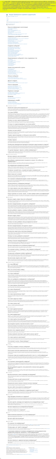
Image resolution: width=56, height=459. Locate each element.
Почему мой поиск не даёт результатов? (13, 86)
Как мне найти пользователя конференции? (13, 88)
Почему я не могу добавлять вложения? (13, 52)
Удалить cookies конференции (34, 450)
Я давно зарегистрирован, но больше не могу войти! (14, 32)
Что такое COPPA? (10, 29)
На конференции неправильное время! (13, 39)
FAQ (7, 20)
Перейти (7, 446)
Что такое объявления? (11, 63)
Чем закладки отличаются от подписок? (13, 92)
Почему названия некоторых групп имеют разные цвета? (15, 72)
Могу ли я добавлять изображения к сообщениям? (14, 61)
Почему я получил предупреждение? (12, 53)
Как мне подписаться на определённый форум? (14, 93)
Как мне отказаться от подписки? (12, 94)
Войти (7, 16)
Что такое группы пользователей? (12, 70)
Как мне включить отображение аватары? (13, 42)
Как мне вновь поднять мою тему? (12, 56)
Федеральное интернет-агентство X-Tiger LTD (25, 454)
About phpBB (38, 425)
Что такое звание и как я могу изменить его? (13, 43)
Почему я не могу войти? (11, 31)
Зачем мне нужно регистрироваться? (12, 28)
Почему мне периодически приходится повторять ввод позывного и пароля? (17, 33)
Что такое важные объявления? (12, 62)
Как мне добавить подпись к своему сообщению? (14, 48)
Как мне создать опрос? (11, 49)
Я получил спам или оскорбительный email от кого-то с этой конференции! (17, 78)
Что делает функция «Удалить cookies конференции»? (15, 34)
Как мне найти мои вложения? (11, 98)
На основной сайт (15, 16)
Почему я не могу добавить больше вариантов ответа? (15, 50)
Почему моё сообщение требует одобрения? (13, 55)
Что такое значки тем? (10, 65)
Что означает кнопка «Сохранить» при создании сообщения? (15, 54)
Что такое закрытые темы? (11, 64)
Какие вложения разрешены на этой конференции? (14, 97)
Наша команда (32, 449)
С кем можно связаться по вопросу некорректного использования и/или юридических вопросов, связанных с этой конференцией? (24, 103)
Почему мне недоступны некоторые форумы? (13, 51)
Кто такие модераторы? (11, 69)
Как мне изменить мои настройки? (12, 37)
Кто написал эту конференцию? (12, 101)
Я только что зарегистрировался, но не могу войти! (14, 30)
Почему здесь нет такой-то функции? (12, 102)
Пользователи (32, 451)
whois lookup (14, 434)
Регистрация (10, 16)
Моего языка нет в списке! (11, 40)
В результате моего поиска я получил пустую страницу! (15, 87)
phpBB (24, 176)
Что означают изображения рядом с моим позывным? (14, 41)
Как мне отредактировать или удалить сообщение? (14, 47)
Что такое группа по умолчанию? (12, 73)
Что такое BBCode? (10, 59)
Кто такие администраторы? (11, 68)
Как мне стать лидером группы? (12, 71)
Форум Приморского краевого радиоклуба (22, 14)
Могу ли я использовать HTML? (12, 60)
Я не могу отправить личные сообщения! (13, 77)
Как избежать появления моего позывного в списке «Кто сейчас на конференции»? (18, 38)
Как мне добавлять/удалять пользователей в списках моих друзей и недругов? (18, 82)
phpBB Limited (31, 424)
